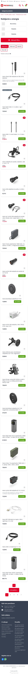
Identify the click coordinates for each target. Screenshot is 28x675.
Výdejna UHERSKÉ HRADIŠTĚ (8, 618)
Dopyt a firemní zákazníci (7, 631)
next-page (21, 594)
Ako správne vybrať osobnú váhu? (19, 636)
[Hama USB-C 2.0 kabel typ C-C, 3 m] (11, 540)
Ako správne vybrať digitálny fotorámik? (19, 625)
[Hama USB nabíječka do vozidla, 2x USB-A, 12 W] (14, 183)
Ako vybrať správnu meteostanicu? (19, 643)
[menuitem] (4, 1)
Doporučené (4, 46)
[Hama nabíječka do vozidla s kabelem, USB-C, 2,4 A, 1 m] (14, 155)
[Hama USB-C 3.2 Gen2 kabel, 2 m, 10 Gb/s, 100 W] (14, 128)
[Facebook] (3, 659)
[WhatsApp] (5, 659)
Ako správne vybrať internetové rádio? (19, 629)
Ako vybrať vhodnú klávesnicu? (19, 647)
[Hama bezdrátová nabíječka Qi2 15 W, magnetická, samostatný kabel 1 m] (14, 402)
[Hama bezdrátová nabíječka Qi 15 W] (11, 292)
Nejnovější (4, 50)
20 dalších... (14, 590)
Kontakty (4, 636)
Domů (2, 14)
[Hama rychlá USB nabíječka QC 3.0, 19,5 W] (14, 485)
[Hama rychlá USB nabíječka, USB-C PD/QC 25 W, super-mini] (14, 318)
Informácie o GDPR (6, 629)
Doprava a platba (5, 627)
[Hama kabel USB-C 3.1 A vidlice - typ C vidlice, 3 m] (14, 101)
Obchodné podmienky (7, 625)
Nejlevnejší (12, 46)
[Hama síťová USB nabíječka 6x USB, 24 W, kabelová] (14, 72)
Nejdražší (19, 46)
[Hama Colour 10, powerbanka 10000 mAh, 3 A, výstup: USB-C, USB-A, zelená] (14, 457)
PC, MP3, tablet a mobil (10, 14)
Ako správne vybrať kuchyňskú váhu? (19, 632)
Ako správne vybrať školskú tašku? (19, 639)
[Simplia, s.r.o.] (14, 673)
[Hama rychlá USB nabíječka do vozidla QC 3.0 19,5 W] (14, 265)
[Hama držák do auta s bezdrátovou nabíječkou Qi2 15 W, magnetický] (14, 346)
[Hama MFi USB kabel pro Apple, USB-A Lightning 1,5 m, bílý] (14, 513)
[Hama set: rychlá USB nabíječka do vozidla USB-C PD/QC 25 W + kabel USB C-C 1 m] (14, 210)
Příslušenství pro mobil (21, 14)
